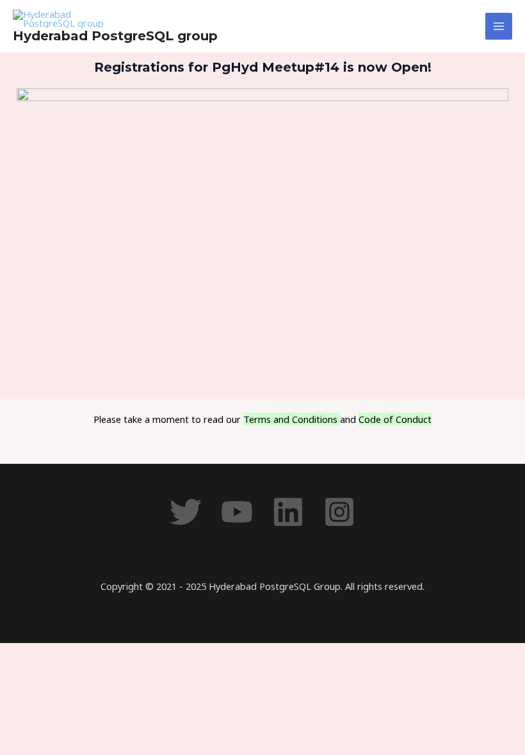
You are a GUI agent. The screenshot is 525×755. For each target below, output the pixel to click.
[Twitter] (185, 512)
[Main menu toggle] (498, 26)
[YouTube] (237, 512)
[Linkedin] (288, 512)
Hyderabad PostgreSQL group (115, 36)
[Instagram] (339, 512)
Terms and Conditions (291, 419)
